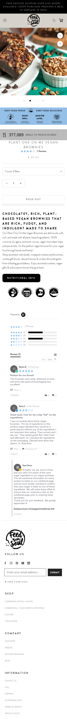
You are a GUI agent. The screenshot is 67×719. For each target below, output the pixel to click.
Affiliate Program (14, 654)
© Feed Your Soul (16, 581)
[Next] (43, 100)
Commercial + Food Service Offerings (24, 608)
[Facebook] (5, 563)
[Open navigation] (5, 20)
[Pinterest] (17, 563)
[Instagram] (11, 563)
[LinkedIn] (28, 563)
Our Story (10, 641)
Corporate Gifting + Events (19, 601)
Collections (11, 621)
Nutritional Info (13, 700)
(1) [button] (24, 332)
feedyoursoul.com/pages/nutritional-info (34, 508)
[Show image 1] (30, 100)
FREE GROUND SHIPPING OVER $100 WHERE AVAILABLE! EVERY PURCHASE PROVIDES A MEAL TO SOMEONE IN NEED (33, 6)
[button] (15, 389)
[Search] (54, 20)
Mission (8, 647)
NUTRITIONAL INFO (21, 278)
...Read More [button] (25, 443)
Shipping (9, 693)
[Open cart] (61, 20)
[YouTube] (22, 563)
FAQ (7, 687)
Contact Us (10, 680)
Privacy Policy (12, 713)
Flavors (9, 614)
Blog (7, 660)
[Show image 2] (33, 100)
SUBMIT (55, 572)
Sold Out (33, 199)
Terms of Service (13, 706)
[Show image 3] (37, 100)
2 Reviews (42, 151)
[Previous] (24, 100)
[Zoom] (60, 35)
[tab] (15, 355)
